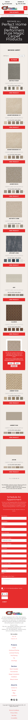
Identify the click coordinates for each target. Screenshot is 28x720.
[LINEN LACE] (14, 105)
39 (14, 478)
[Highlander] (17, 398)
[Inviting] (17, 191)
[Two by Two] (13, 329)
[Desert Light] (17, 294)
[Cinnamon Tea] (13, 88)
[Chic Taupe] (21, 467)
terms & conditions (14, 588)
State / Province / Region (6, 563)
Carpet (6, 15)
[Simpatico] (21, 329)
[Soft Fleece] (13, 294)
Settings (14, 365)
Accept (10, 363)
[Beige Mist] (9, 467)
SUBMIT (4, 601)
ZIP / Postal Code (4, 568)
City (2, 558)
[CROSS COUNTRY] (9, 122)
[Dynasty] (13, 260)
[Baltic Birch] (21, 88)
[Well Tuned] (17, 329)
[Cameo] (21, 432)
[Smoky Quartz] (9, 88)
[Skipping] (21, 225)
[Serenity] (14, 347)
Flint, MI (14, 636)
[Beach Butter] (14, 209)
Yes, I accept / (11, 589)
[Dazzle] (13, 191)
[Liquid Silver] (21, 398)
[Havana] (14, 71)
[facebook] (12, 700)
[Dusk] (14, 243)
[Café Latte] (13, 467)
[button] (14, 12)
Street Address (4, 548)
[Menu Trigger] (25, 8)
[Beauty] (9, 191)
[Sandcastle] (14, 381)
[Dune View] (14, 450)
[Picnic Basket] (13, 398)
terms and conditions (9, 360)
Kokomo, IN (14, 638)
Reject (17, 363)
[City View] (9, 225)
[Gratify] (14, 174)
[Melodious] (14, 312)
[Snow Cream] (17, 225)
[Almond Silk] (14, 416)
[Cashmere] (17, 88)
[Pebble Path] (9, 294)
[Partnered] (9, 329)
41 (18, 478)
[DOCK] (13, 122)
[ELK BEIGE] (21, 122)
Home (2, 15)
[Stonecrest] (17, 467)
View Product (14, 93)
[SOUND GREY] (17, 122)
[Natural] (13, 432)
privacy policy (16, 358)
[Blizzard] (14, 278)
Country (2, 573)
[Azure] (17, 260)
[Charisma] (21, 191)
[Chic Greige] (17, 432)
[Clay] (21, 294)
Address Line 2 (4, 553)
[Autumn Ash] (9, 398)
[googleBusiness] (14, 700)
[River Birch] (9, 432)
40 (16, 478)
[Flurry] (21, 260)
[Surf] (9, 260)
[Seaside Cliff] (13, 225)
